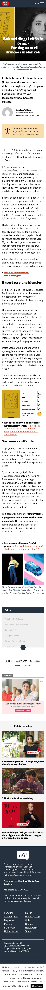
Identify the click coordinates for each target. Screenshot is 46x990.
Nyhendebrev (11, 931)
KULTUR (9, 661)
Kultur (28, 912)
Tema (28, 931)
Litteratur (27, 665)
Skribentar (9, 927)
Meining (8, 924)
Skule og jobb (11, 916)
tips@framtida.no (12, 945)
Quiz (27, 920)
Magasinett (10, 920)
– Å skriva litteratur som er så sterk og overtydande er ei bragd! (23, 548)
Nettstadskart (32, 927)
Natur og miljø (32, 916)
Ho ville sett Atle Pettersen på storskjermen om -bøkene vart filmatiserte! (22, 430)
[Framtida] (5, 3)
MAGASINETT (21, 661)
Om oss (29, 924)
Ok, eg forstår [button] (37, 986)
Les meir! (25, 985)
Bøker (17, 665)
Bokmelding (35, 661)
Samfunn (8, 912)
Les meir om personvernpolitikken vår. (22, 899)
